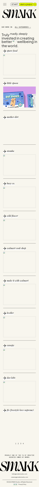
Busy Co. (10, 183)
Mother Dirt (12, 117)
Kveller (10, 312)
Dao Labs (10, 377)
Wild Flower (12, 215)
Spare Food (11, 50)
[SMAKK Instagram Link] (14, 484)
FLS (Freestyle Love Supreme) (20, 410)
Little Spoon (12, 83)
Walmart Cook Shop (16, 248)
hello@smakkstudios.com (19, 474)
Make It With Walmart (17, 280)
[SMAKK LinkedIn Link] (16, 484)
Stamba (10, 151)
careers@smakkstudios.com (19, 477)
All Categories (22, 27)
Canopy (10, 345)
